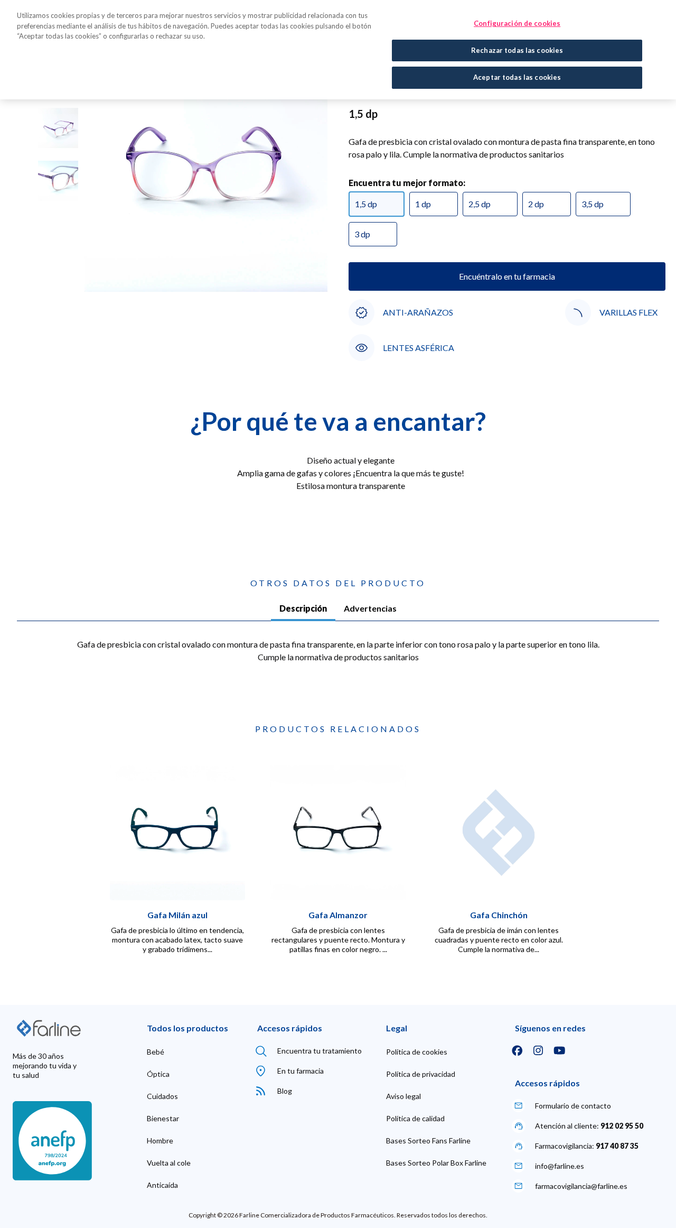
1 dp (423, 204)
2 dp (536, 204)
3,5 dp (592, 204)
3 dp (362, 234)
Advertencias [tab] (370, 608)
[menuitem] (155, 1052)
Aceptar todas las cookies (517, 77)
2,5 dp (479, 204)
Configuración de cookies (517, 23)
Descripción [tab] (303, 608)
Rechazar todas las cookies (517, 50)
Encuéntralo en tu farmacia (507, 276)
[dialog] (338, 49)
